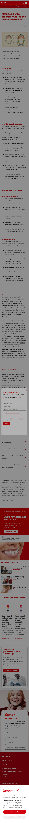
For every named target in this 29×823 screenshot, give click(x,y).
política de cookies (17, 807)
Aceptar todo (14, 812)
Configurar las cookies (14, 817)
